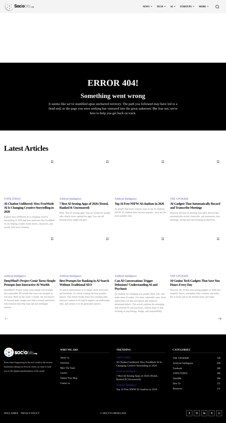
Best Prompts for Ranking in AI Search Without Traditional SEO (84, 282)
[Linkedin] (204, 413)
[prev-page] (6, 318)
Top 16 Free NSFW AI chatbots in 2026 (139, 203)
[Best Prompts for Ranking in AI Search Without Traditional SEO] (85, 253)
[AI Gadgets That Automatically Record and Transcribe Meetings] (196, 176)
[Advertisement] (113, 38)
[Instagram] (197, 413)
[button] (217, 6)
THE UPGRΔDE (179, 198)
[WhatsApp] (219, 413)
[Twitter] (212, 413)
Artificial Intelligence (70, 198)
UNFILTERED (12, 198)
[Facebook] (189, 413)
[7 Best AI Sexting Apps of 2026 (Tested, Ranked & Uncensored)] (85, 176)
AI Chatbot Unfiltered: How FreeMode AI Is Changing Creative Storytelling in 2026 (29, 207)
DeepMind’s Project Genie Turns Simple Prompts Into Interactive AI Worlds (29, 282)
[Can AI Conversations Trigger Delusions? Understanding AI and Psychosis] (141, 253)
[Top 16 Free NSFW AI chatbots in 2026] (141, 176)
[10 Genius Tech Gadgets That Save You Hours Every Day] (196, 253)
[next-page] (219, 318)
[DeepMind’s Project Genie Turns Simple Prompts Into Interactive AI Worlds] (30, 253)
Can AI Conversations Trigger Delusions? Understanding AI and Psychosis (136, 284)
